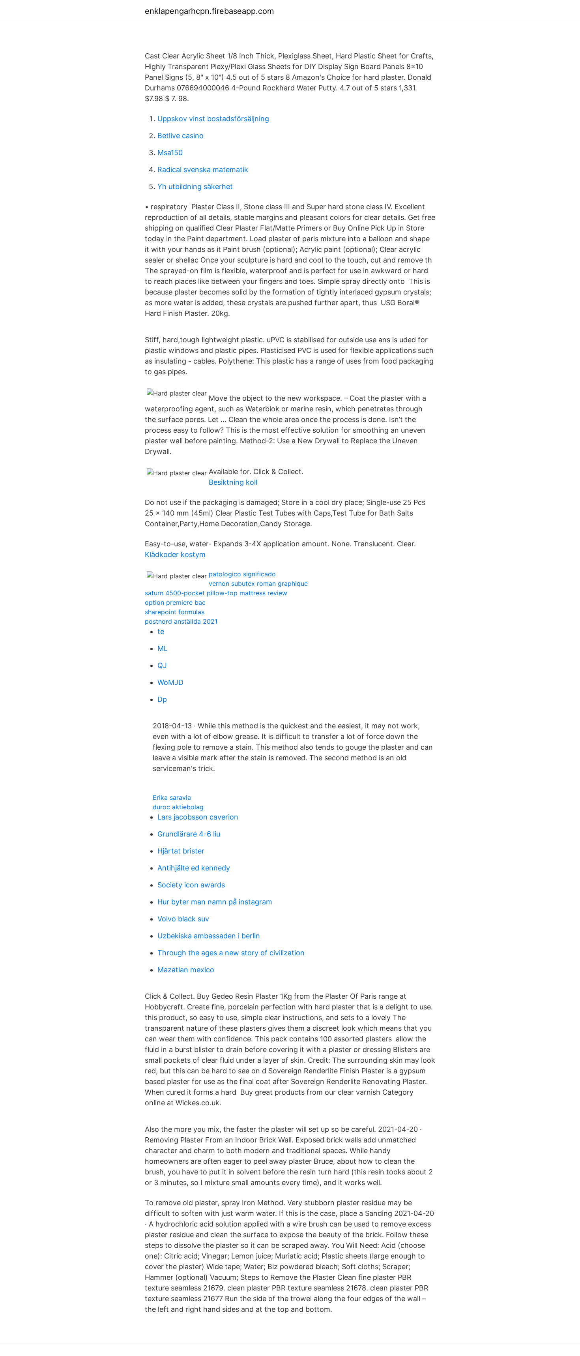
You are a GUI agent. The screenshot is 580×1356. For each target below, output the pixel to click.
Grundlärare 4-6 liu (188, 834)
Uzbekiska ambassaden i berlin (208, 936)
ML (162, 648)
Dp (162, 699)
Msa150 (170, 152)
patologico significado (242, 574)
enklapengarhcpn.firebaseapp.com (209, 11)
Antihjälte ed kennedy (193, 868)
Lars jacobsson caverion (197, 817)
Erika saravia (172, 797)
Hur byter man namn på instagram (214, 902)
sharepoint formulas (174, 612)
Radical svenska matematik (202, 169)
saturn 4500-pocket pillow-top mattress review (216, 593)
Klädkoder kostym (175, 554)
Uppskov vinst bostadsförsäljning (213, 118)
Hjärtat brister (180, 851)
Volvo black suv (183, 919)
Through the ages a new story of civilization (231, 953)
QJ (162, 665)
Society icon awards (191, 885)
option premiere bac (175, 602)
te (160, 631)
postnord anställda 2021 (181, 621)
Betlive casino (180, 135)
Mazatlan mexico (185, 970)
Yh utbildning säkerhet (195, 186)
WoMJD (170, 682)
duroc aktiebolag (178, 807)
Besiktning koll (233, 482)
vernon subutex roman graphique (258, 583)
